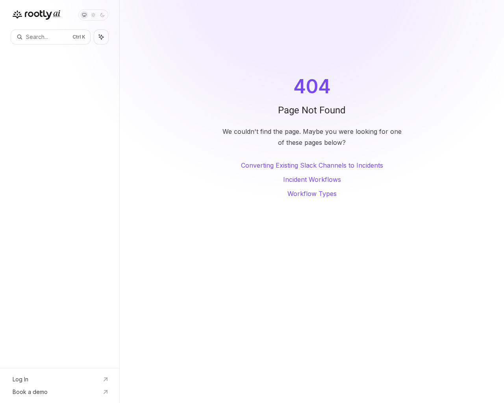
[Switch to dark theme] (102, 15)
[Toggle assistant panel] (101, 37)
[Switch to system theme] (84, 15)
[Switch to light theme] (93, 15)
